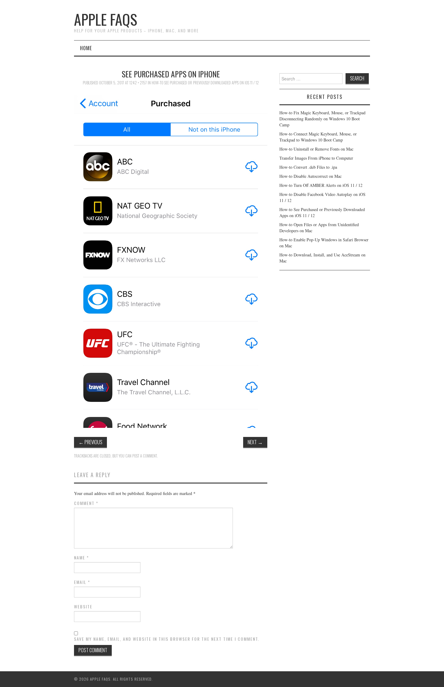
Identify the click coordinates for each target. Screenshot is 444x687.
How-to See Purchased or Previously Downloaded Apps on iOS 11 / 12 (205, 83)
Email (82, 582)
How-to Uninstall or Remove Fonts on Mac (316, 149)
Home (86, 48)
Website (83, 607)
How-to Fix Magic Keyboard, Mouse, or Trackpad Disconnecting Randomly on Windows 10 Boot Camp (322, 119)
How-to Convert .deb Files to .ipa (308, 167)
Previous (90, 442)
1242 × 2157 (138, 83)
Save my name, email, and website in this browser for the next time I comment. (166, 639)
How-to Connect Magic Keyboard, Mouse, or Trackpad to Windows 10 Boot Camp (318, 137)
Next (255, 442)
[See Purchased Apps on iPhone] (170, 259)
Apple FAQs (105, 19)
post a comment (144, 456)
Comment (86, 503)
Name (81, 558)
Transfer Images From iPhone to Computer (316, 158)
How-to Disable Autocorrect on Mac (310, 176)
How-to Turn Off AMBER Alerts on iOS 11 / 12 (320, 185)
